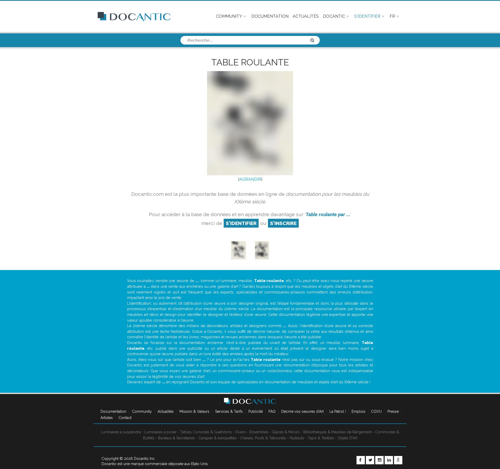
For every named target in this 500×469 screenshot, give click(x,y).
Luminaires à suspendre (121, 432)
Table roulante (250, 62)
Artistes (107, 418)
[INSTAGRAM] (379, 460)
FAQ (272, 411)
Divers (240, 432)
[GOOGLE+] (398, 460)
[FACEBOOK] (361, 460)
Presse (393, 411)
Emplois (358, 411)
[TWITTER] (370, 460)
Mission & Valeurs (194, 411)
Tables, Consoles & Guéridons (206, 432)
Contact (125, 418)
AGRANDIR (250, 179)
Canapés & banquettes (217, 438)
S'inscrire (283, 223)
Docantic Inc (144, 459)
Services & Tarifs (229, 411)
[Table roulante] (238, 250)
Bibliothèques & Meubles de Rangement (337, 432)
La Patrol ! (337, 411)
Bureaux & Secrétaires (176, 438)
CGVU (376, 411)
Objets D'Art (347, 438)
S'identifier (241, 223)
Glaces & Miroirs (286, 432)
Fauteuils (297, 438)
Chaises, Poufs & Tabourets (263, 438)
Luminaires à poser (161, 432)
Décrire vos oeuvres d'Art (302, 411)
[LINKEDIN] (389, 460)
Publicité (255, 411)
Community (142, 411)
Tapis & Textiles (321, 438)
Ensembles (258, 432)
